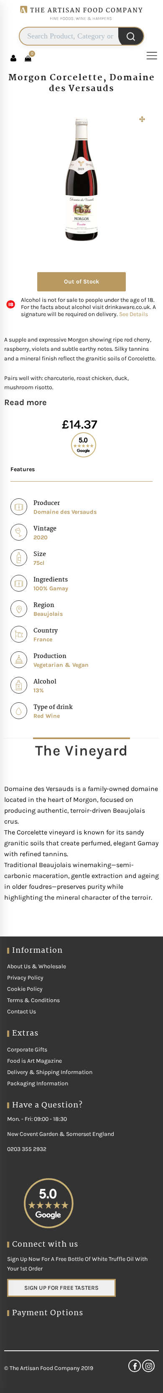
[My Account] (13, 58)
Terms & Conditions (33, 1000)
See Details (133, 314)
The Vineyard (81, 750)
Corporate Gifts (27, 1049)
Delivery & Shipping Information (49, 1072)
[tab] (81, 750)
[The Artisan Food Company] (81, 23)
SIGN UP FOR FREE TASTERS (61, 1287)
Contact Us (21, 1011)
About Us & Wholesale (36, 966)
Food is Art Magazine (34, 1060)
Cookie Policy (25, 988)
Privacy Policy (25, 977)
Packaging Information (37, 1083)
